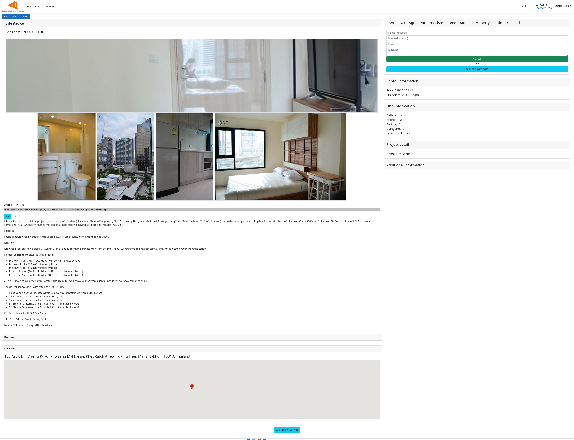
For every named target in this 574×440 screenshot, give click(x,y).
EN (7, 216)
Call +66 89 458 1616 (477, 69)
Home (28, 6)
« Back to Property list (16, 16)
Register (557, 5)
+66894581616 (544, 8)
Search (38, 6)
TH (14, 216)
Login (568, 5)
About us (50, 6)
